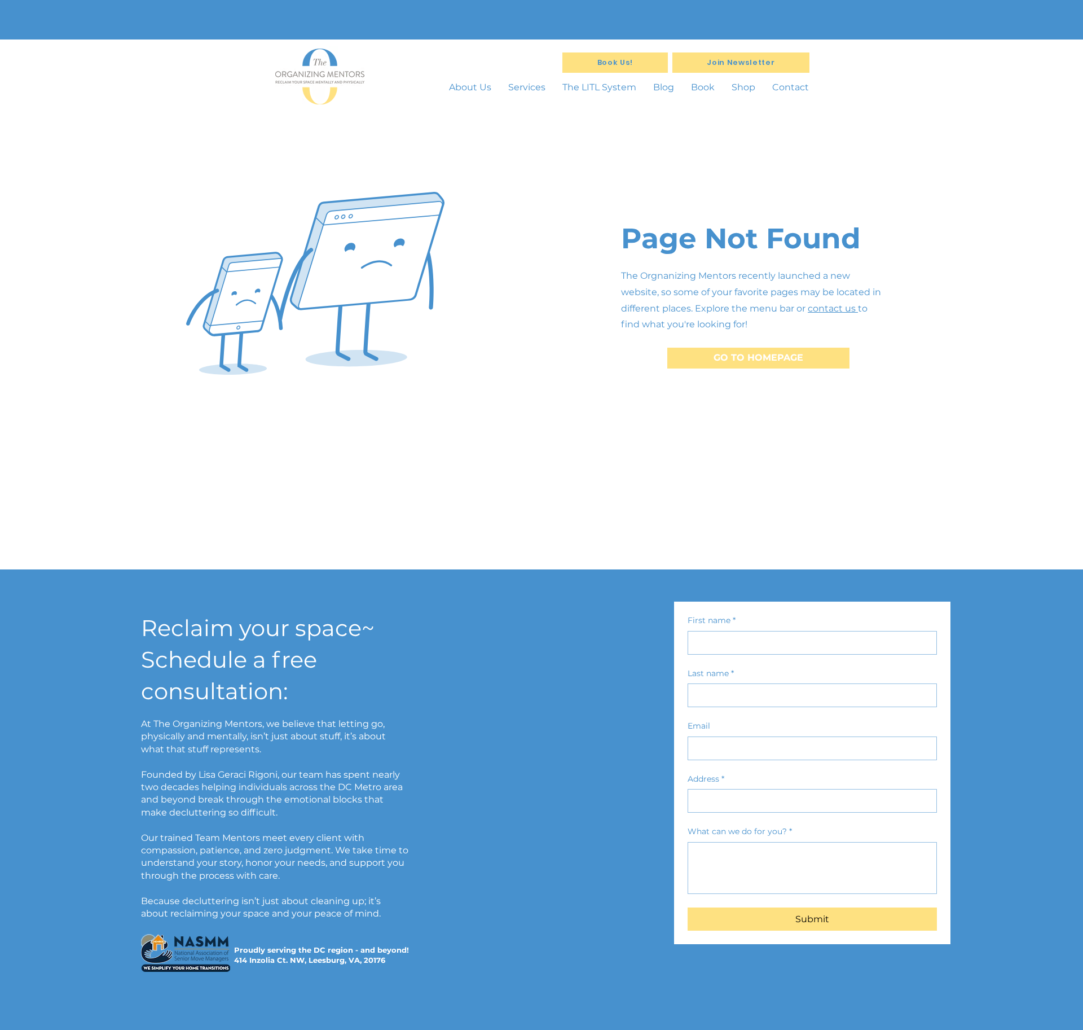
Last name (711, 673)
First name (712, 620)
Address (706, 779)
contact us (833, 308)
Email (699, 726)
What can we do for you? (740, 831)
